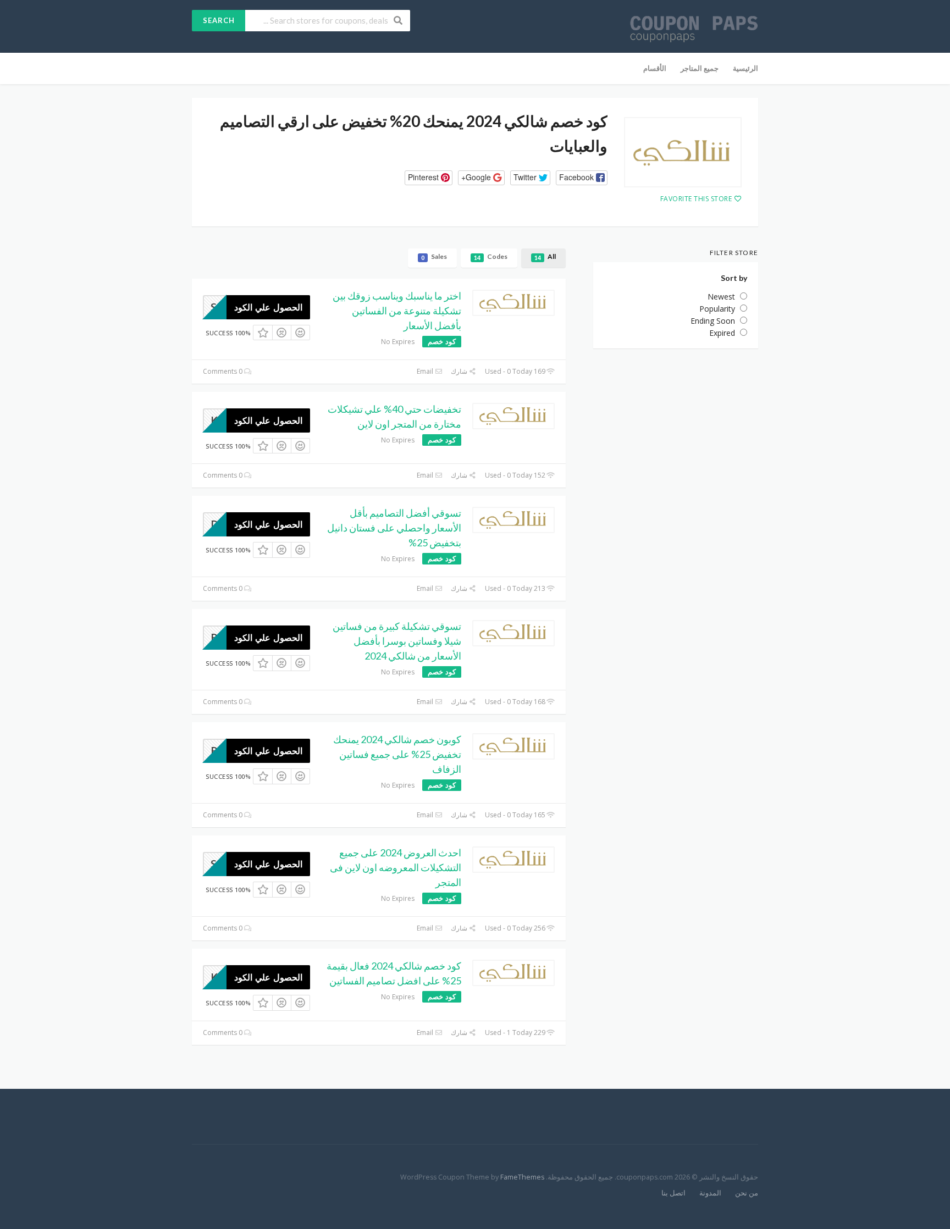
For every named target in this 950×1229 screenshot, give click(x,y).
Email (426, 371)
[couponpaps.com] (693, 27)
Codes (490, 256)
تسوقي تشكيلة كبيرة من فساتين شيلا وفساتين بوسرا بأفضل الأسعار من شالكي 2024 (397, 641)
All (545, 256)
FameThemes (522, 1177)
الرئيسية (745, 68)
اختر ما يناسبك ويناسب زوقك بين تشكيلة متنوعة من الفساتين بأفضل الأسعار (397, 310)
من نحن (746, 1193)
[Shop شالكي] (683, 152)
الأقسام (654, 68)
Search (219, 20)
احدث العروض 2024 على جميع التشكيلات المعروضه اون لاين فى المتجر (395, 867)
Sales (434, 256)
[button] (581, 177)
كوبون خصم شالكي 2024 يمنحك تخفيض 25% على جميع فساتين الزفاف (397, 754)
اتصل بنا (673, 1193)
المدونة (710, 1193)
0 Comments (223, 371)
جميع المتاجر (700, 68)
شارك (460, 371)
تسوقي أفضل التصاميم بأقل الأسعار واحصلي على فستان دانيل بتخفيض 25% (394, 528)
